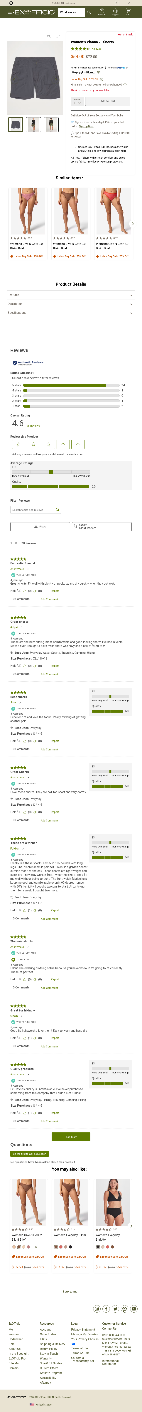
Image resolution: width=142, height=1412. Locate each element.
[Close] (130, 3)
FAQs (43, 1339)
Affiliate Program (51, 1373)
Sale (11, 1344)
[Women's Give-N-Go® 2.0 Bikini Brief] (28, 224)
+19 (35, 1246)
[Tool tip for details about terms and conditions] (101, 79)
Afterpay (45, 1382)
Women (14, 1334)
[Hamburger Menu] (10, 12)
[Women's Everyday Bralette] (113, 1226)
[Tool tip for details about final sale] (125, 84)
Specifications (17, 312)
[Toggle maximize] (58, 36)
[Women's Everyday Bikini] (71, 1226)
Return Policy (48, 1349)
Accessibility (48, 1378)
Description (15, 304)
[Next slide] (55, 80)
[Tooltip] (98, 72)
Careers (13, 1368)
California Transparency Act (82, 1359)
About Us (15, 1349)
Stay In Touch (49, 1353)
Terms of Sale (80, 1353)
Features (13, 295)
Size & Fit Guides (51, 1363)
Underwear (16, 1339)
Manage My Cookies (84, 1334)
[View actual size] (49, 36)
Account (45, 1329)
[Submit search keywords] (89, 12)
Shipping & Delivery (52, 1344)
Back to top (70, 1291)
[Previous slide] (14, 80)
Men (11, 1329)
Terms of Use (79, 1348)
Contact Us (109, 1328)
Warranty (46, 1358)
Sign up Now (86, 126)
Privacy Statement (83, 1329)
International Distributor (110, 1362)
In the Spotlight (18, 1353)
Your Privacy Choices (85, 1339)
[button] (6, 3)
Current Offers (49, 1368)
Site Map (14, 1363)
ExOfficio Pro (17, 1358)
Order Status (48, 1334)
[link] (97, 1309)
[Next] (133, 224)
